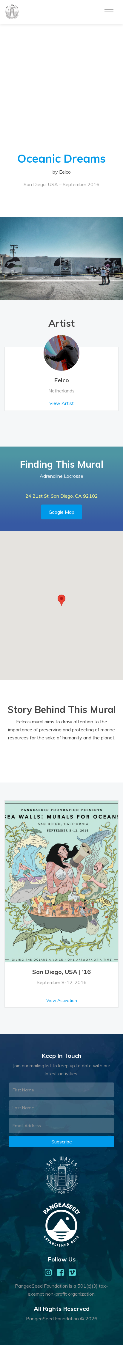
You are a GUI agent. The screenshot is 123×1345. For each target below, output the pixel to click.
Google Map (61, 512)
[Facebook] (60, 1272)
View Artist (61, 403)
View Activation (61, 1000)
